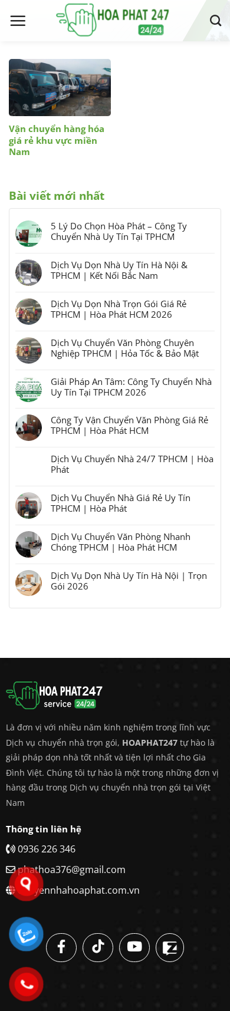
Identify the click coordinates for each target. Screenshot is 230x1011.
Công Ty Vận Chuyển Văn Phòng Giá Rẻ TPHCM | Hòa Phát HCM (129, 425)
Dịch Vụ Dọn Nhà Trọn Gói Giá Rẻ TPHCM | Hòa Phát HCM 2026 (118, 309)
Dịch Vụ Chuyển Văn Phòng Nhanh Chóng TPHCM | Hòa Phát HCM (120, 541)
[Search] (215, 20)
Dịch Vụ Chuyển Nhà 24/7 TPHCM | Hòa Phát (132, 464)
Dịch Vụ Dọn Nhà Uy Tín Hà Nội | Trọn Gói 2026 (129, 580)
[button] (18, 20)
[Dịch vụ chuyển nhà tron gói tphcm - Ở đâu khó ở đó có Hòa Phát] (115, 21)
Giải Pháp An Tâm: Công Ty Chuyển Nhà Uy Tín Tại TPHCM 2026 (131, 386)
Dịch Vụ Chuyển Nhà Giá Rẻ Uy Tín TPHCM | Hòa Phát (120, 502)
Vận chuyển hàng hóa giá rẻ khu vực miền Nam (56, 140)
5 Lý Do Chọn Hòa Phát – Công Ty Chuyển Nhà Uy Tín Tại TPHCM (119, 231)
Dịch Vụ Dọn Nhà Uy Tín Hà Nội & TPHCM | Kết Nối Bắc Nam (119, 270)
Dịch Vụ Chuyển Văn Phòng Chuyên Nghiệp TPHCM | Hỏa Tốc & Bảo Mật (125, 347)
